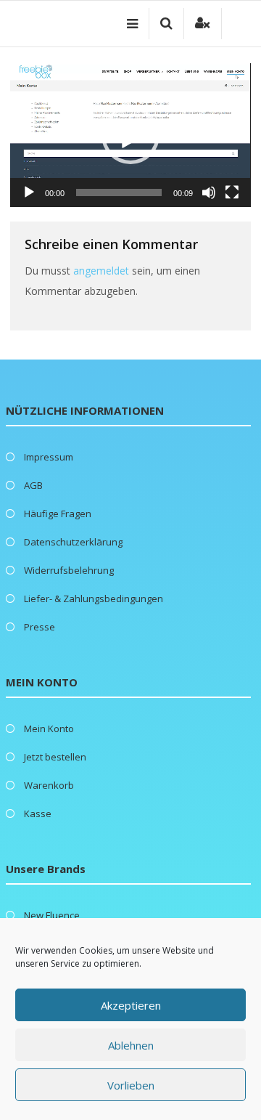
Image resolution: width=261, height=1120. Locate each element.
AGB (33, 485)
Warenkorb (49, 785)
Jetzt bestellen (55, 756)
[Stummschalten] (209, 192)
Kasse (37, 813)
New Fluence (52, 915)
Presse (39, 626)
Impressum (48, 456)
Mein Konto (49, 728)
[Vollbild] (232, 192)
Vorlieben (130, 1085)
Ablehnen (131, 1045)
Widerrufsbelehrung (69, 570)
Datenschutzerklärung (73, 541)
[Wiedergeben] (29, 192)
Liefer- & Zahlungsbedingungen (93, 598)
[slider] (118, 192)
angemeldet (101, 270)
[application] (130, 135)
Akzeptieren (131, 1005)
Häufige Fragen (57, 513)
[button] (131, 135)
